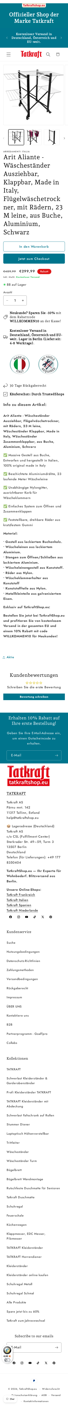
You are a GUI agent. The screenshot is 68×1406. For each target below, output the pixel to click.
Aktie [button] (10, 657)
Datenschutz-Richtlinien (23, 961)
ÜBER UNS (14, 1006)
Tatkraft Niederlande (22, 910)
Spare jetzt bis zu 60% (23, 1311)
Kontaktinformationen (36, 1401)
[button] (8, 54)
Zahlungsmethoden (20, 970)
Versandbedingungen (22, 979)
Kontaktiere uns (18, 1015)
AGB (44, 1395)
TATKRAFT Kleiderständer (25, 1248)
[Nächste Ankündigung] (61, 37)
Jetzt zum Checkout (33, 258)
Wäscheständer (18, 1152)
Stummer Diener (18, 1124)
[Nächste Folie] (64, 138)
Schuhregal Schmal (20, 1293)
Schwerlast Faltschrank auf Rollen (30, 1115)
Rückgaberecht (17, 988)
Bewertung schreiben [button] (34, 697)
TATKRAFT (14, 1069)
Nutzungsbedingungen (23, 952)
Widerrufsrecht (51, 1389)
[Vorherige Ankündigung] (7, 37)
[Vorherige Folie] (3, 138)
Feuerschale (15, 1215)
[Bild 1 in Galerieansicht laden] (16, 137)
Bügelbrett (14, 1170)
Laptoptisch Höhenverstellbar (28, 1134)
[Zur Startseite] (34, 5)
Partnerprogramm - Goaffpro (27, 1034)
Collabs (12, 1043)
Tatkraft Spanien (19, 905)
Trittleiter (13, 1143)
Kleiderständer (17, 1266)
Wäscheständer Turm (22, 1161)
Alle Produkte (16, 1302)
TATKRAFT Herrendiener (24, 1257)
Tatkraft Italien (17, 900)
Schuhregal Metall (19, 1284)
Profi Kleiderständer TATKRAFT (29, 1092)
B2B (9, 1024)
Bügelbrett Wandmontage (25, 1179)
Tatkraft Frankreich (21, 894)
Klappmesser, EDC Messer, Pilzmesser (26, 1236)
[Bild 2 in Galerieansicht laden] (34, 137)
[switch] (7, 1360)
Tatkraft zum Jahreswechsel (26, 1321)
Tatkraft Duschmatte (21, 1197)
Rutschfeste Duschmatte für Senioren (33, 1188)
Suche (11, 943)
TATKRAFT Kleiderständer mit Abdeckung (27, 1103)
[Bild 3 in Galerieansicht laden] (52, 137)
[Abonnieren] (56, 755)
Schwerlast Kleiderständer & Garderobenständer (27, 1080)
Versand (56, 1395)
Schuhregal (15, 1206)
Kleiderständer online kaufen (27, 1275)
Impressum (14, 997)
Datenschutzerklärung (24, 1395)
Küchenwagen (17, 1225)
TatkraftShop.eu (28, 1389)
